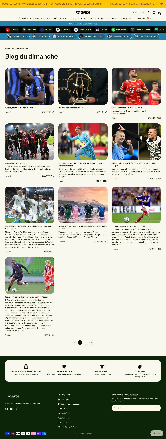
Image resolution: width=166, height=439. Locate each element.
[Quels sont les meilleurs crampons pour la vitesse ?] (29, 296)
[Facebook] (6, 408)
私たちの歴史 (63, 413)
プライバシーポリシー (67, 427)
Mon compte (63, 399)
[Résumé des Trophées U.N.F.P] (83, 93)
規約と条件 (62, 422)
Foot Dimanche (86, 434)
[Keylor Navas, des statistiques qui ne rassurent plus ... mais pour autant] (83, 152)
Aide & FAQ (63, 408)
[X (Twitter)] (16, 408)
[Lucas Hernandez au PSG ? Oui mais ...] (136, 93)
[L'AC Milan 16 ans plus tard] (29, 152)
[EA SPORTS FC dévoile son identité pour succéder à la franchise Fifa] (29, 220)
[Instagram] (11, 408)
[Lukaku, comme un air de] (29, 93)
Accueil (8, 48)
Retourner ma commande (68, 404)
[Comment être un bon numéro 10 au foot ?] (136, 220)
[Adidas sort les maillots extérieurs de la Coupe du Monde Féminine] (83, 220)
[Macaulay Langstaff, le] (136, 152)
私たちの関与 (63, 418)
